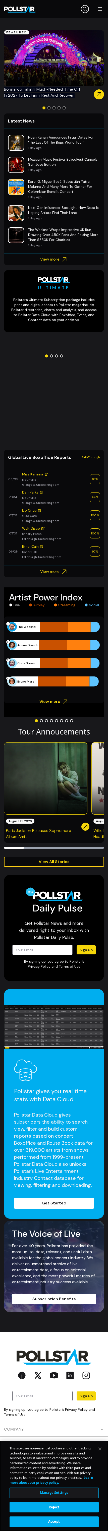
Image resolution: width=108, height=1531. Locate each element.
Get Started (54, 1203)
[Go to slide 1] (43, 107)
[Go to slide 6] (61, 720)
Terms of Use (69, 966)
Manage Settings (54, 1492)
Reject (54, 1507)
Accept (54, 1521)
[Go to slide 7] (66, 720)
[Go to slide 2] (48, 107)
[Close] (99, 1448)
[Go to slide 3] (54, 107)
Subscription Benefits (54, 1299)
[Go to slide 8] (71, 720)
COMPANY (14, 1429)
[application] (54, 654)
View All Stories (54, 861)
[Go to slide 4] (59, 107)
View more (50, 259)
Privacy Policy (39, 966)
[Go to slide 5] (64, 107)
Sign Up (86, 950)
